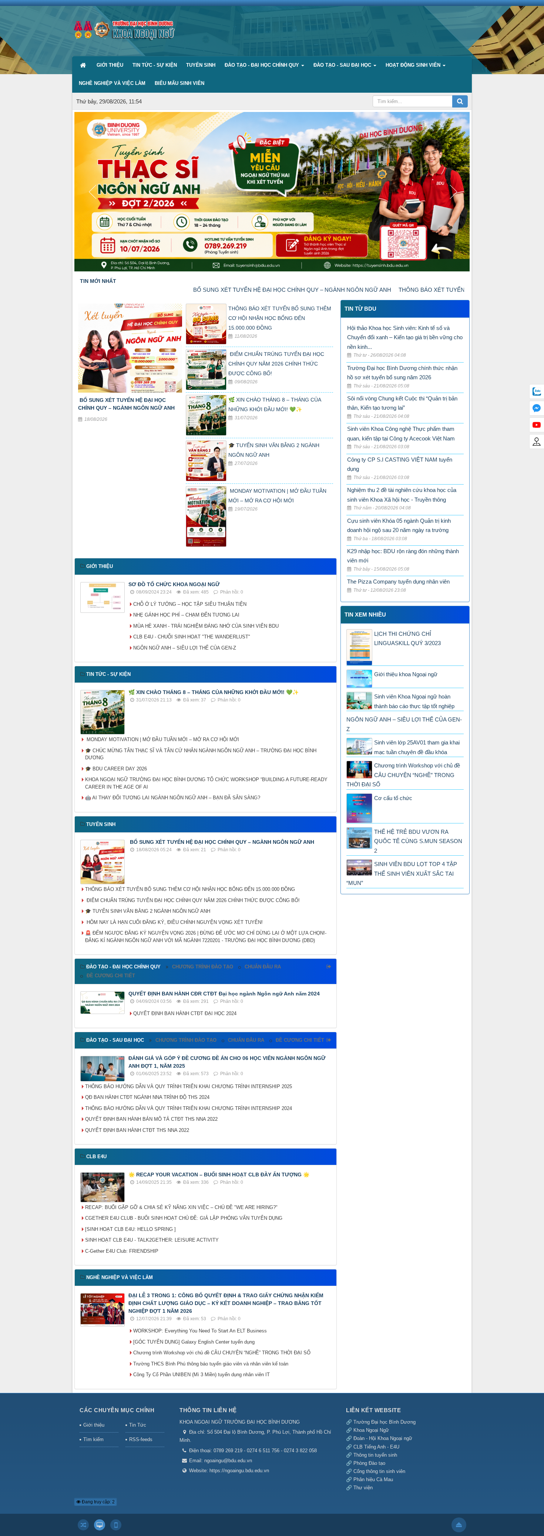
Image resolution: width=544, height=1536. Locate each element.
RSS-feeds (140, 1439)
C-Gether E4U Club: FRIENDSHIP (121, 1251)
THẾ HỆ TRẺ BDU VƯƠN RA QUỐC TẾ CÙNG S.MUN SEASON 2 (418, 841)
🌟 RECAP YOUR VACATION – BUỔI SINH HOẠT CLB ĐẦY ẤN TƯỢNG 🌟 (218, 1174)
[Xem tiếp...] (329, 966)
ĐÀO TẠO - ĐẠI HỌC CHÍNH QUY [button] (262, 65)
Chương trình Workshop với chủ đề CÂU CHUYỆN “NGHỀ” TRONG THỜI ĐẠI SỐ (221, 1352)
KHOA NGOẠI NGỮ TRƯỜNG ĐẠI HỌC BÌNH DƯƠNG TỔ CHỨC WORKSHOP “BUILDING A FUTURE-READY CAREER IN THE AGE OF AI (206, 783)
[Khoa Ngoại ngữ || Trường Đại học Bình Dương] (124, 27)
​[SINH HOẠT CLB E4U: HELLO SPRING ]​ (130, 1229)
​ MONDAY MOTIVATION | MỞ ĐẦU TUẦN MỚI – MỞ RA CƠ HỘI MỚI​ (162, 739)
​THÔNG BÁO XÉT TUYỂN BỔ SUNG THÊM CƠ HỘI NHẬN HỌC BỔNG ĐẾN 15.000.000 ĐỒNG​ (279, 318)
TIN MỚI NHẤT (98, 281)
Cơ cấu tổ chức (393, 798)
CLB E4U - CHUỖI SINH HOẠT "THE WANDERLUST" (191, 637)
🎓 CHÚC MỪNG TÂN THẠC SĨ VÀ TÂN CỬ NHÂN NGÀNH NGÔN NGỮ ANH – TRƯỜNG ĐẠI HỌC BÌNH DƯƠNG (200, 754)
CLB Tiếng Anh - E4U (376, 1447)
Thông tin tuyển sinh (375, 1455)
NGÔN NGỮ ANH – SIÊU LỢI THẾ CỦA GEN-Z (184, 648)
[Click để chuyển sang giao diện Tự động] (83, 1524)
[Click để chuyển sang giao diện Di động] (115, 1524)
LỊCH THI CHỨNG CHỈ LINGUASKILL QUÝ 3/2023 (407, 639)
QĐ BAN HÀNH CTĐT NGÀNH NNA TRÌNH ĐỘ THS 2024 (147, 1097)
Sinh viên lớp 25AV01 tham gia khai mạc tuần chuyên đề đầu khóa (417, 747)
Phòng (361, 1463)
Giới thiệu (93, 1425)
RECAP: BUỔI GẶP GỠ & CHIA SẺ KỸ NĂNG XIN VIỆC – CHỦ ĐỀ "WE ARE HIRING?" (181, 1207)
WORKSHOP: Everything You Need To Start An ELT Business (200, 1331)
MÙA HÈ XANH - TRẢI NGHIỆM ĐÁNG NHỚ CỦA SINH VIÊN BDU (206, 626)
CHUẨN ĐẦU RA (263, 967)
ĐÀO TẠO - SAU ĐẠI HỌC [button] (343, 65)
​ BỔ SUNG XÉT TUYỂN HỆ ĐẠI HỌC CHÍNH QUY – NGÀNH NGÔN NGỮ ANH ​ (238, 290)
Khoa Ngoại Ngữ (370, 1430)
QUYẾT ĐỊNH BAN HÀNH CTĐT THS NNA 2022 (137, 1130)
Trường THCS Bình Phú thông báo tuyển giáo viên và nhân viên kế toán (210, 1364)
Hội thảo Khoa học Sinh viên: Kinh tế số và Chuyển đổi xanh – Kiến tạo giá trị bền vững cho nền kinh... (405, 337)
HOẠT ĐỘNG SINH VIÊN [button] (414, 65)
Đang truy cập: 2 (98, 1501)
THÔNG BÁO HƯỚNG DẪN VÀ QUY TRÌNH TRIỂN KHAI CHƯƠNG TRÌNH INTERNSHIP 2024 (188, 1108)
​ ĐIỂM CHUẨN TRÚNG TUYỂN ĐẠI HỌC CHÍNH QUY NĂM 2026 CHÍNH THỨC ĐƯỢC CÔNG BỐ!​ (276, 363)
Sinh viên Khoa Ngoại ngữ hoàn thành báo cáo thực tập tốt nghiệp (414, 701)
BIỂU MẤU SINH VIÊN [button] (179, 83)
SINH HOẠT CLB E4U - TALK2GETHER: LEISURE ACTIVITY (152, 1240)
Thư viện (363, 1487)
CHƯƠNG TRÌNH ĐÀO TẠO (202, 967)
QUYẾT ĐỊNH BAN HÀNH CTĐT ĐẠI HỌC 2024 (184, 1013)
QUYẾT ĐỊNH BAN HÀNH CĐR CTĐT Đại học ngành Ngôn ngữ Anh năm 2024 (224, 994)
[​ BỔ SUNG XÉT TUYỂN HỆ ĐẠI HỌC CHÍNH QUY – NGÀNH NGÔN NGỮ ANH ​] (130, 349)
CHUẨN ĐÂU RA (246, 1040)
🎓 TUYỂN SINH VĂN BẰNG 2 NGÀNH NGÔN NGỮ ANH (147, 911)
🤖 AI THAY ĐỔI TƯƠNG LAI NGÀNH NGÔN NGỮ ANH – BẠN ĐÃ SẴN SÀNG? (172, 797)
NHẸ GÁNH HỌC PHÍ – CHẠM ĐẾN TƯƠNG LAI (186, 615)
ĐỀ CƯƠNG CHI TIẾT (111, 975)
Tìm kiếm (93, 1439)
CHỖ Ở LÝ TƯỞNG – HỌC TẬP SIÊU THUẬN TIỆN (189, 604)
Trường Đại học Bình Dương (384, 1422)
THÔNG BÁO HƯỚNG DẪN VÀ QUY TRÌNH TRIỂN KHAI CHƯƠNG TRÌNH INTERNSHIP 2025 (188, 1086)
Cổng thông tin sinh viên (379, 1471)
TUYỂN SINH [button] (200, 65)
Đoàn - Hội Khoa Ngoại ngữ (382, 1438)
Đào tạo (377, 1463)
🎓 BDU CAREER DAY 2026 (116, 769)
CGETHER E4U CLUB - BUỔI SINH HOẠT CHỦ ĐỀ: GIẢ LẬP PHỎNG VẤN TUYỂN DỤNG (183, 1218)
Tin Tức (137, 1425)
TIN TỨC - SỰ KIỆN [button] (154, 65)
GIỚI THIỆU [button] (110, 65)
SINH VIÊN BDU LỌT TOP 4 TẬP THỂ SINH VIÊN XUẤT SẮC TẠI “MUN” (401, 873)
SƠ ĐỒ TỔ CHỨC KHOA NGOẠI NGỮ (174, 584)
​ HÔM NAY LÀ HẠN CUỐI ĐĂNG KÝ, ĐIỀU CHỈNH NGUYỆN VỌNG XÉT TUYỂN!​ (174, 922)
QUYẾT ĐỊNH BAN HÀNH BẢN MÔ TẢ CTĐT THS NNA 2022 (151, 1119)
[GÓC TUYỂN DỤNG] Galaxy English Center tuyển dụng (194, 1342)
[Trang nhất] (83, 65)
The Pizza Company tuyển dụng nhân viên (398, 581)
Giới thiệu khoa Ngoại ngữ (405, 674)
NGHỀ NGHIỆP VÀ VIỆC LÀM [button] (112, 83)
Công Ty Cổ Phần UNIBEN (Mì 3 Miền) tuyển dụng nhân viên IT (201, 1374)
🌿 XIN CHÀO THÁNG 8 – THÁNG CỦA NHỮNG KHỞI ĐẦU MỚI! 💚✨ (213, 692)
